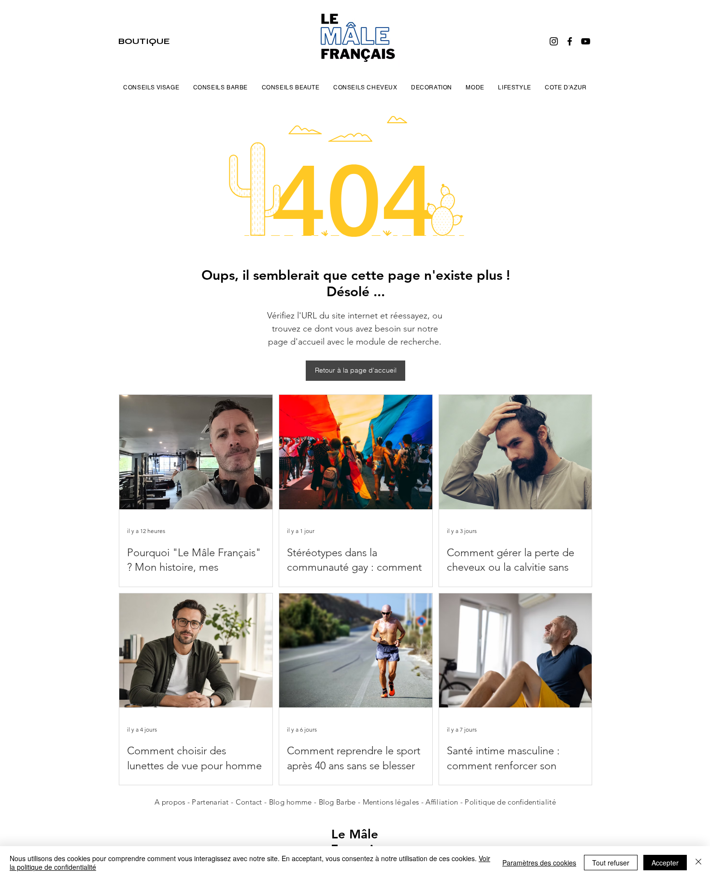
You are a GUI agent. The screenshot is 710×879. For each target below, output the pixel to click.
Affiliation (442, 802)
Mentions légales (391, 802)
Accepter (665, 862)
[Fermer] (698, 862)
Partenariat (211, 802)
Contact (250, 802)
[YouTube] (585, 41)
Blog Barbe (337, 802)
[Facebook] (569, 41)
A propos (170, 802)
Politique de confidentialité (510, 802)
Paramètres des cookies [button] (539, 862)
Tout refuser (610, 862)
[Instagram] (553, 41)
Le (340, 834)
